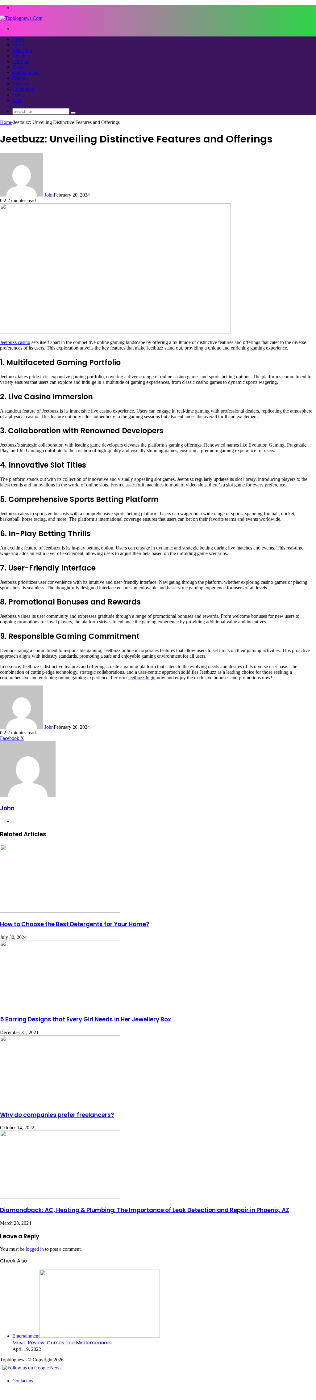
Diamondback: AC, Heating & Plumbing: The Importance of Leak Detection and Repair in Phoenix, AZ (144, 1210)
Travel (18, 94)
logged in (35, 1249)
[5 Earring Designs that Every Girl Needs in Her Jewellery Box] (60, 1006)
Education (22, 50)
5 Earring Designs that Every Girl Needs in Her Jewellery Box (85, 1019)
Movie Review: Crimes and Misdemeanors (62, 1342)
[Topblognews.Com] (21, 18)
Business (21, 83)
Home (18, 39)
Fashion (20, 78)
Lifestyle (20, 61)
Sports (18, 67)
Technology (23, 89)
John (49, 194)
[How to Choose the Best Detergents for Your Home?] (60, 911)
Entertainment (26, 72)
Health (18, 55)
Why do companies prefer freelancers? (57, 1115)
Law (16, 100)
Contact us (22, 1380)
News (18, 44)
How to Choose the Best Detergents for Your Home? (74, 924)
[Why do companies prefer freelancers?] (60, 1101)
